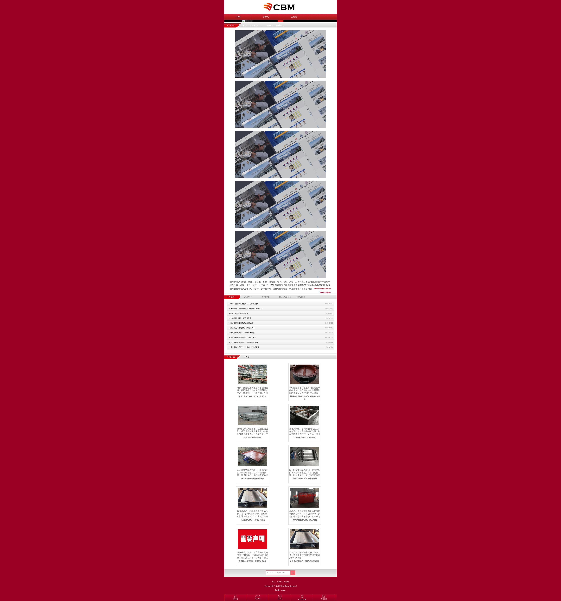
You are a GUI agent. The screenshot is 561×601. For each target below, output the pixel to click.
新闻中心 (266, 17)
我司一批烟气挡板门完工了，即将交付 (244, 304)
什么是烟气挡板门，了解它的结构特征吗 (244, 347)
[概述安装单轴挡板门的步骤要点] (252, 456)
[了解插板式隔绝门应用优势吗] (305, 415)
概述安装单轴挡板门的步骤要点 (241, 323)
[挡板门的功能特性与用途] (252, 415)
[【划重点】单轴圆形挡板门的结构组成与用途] (305, 374)
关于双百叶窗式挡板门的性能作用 (242, 328)
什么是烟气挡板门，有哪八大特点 (242, 333)
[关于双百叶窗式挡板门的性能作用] (305, 456)
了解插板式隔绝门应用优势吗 (240, 318)
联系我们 (280, 25)
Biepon (283, 590)
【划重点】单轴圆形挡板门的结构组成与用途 (246, 308)
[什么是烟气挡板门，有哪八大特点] (252, 498)
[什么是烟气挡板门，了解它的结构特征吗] (305, 539)
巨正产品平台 (267, 25)
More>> (328, 289)
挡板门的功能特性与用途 (239, 313)
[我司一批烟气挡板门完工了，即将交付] (252, 374)
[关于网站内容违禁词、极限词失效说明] (252, 539)
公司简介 (231, 25)
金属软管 (294, 17)
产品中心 (242, 25)
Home (238, 17)
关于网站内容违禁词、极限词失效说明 (244, 342)
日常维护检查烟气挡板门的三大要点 (243, 337)
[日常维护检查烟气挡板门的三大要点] (305, 498)
